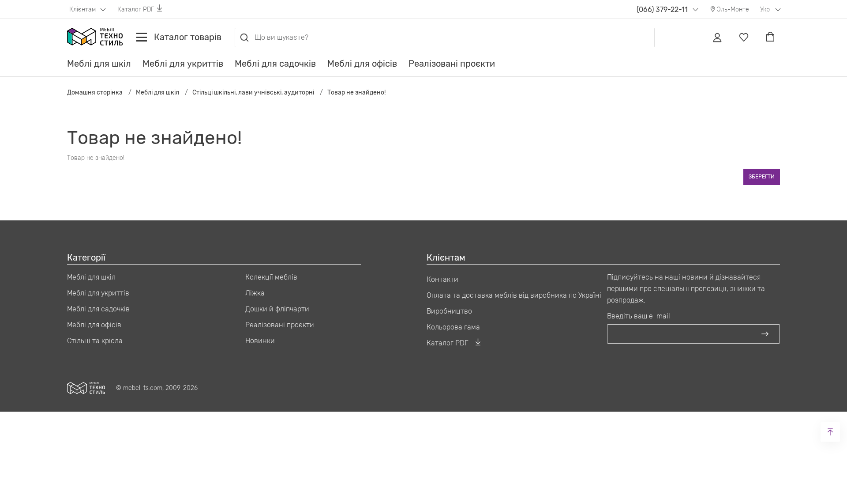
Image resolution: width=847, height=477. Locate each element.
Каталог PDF (135, 9)
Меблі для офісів (362, 63)
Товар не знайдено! (356, 92)
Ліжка (255, 293)
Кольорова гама (453, 327)
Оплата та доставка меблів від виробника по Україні (514, 295)
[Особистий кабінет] (717, 37)
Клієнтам (83, 9)
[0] (743, 37)
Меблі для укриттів (182, 63)
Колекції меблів (271, 277)
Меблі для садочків (275, 63)
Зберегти (762, 177)
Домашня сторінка (95, 92)
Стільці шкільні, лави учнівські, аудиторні (253, 92)
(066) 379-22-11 (662, 9)
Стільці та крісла (95, 341)
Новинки (260, 341)
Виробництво (449, 311)
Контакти (442, 279)
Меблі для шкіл (99, 63)
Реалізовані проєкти (452, 63)
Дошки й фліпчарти (277, 309)
